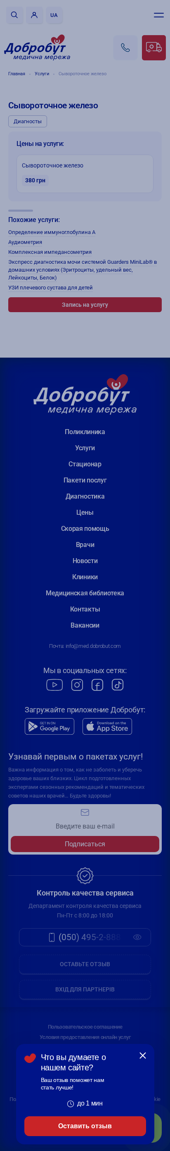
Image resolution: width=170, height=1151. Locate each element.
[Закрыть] (143, 1055)
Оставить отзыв (85, 1126)
